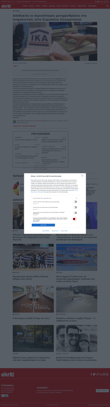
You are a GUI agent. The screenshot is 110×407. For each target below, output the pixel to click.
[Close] (82, 176)
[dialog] (55, 203)
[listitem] (55, 198)
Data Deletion (45, 230)
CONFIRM (43, 225)
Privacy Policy (64, 230)
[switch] (75, 202)
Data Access (55, 230)
